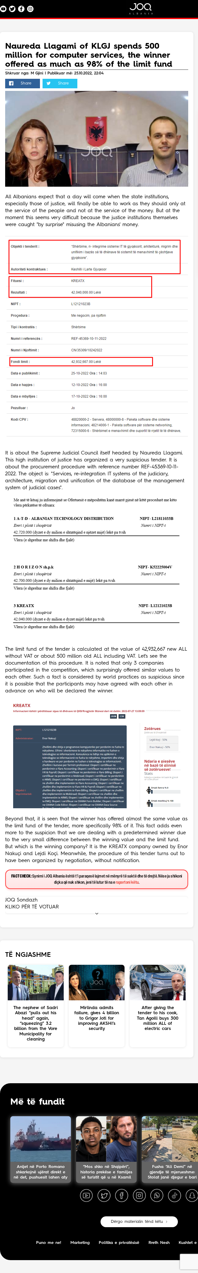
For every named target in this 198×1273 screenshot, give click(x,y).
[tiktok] (174, 1195)
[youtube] (86, 1195)
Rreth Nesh (159, 1243)
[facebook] (121, 1195)
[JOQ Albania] (144, 10)
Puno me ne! (48, 1243)
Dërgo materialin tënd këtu (137, 1222)
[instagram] (139, 1195)
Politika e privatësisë (119, 1243)
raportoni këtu (127, 882)
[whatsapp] (157, 1195)
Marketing (80, 1243)
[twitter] (104, 1195)
